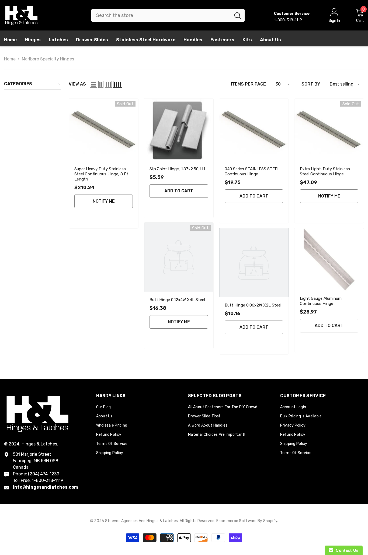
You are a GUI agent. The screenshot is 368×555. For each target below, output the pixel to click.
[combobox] (161, 15)
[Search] (168, 15)
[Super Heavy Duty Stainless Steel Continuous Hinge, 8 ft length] (103, 129)
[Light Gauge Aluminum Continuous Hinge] (329, 259)
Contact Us (346, 550)
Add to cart (178, 190)
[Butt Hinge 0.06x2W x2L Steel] (254, 262)
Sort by (310, 84)
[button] (93, 84)
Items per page (248, 84)
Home (10, 59)
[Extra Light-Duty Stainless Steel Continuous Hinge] (329, 129)
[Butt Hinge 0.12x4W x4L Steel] (178, 257)
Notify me (104, 201)
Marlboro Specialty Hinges (48, 59)
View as (77, 84)
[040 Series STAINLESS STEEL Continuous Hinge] (254, 129)
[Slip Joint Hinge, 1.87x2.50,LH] (178, 129)
